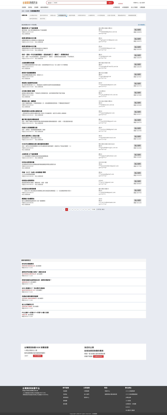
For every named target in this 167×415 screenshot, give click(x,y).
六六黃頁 (128, 400)
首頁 (23, 11)
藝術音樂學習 (44, 15)
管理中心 (136, 2)
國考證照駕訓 (33, 18)
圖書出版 (53, 15)
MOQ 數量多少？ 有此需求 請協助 (33, 288)
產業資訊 (65, 397)
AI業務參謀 (116, 7)
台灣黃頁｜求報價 (131, 404)
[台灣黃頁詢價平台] (32, 3)
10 (89, 209)
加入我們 (142, 2)
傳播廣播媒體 (132, 15)
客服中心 (107, 391)
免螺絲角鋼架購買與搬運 (30, 296)
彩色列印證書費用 (28, 264)
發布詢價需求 (37, 356)
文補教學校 (91, 15)
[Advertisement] (83, 223)
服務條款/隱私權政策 (111, 394)
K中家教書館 (101, 15)
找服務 (24, 7)
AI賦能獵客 (125, 7)
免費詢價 (120, 3)
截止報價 (138, 30)
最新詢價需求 (44, 7)
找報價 (36, 7)
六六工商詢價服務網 (131, 394)
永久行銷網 (134, 7)
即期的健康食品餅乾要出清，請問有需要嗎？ (36, 280)
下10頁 (93, 209)
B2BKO (128, 407)
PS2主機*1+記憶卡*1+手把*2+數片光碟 (35, 312)
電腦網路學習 (122, 15)
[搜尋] (80, 2)
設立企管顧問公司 (28, 304)
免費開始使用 (98, 356)
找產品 (30, 7)
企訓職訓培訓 (33, 15)
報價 (49, 3)
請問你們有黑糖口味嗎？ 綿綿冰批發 (34, 272)
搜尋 (110, 2)
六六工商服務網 (130, 391)
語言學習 (42, 18)
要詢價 (65, 404)
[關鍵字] (28, 356)
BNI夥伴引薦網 (130, 410)
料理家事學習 (82, 15)
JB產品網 (128, 397)
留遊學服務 (72, 15)
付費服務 (142, 7)
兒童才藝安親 (111, 15)
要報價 (65, 400)
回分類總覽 (141, 25)
